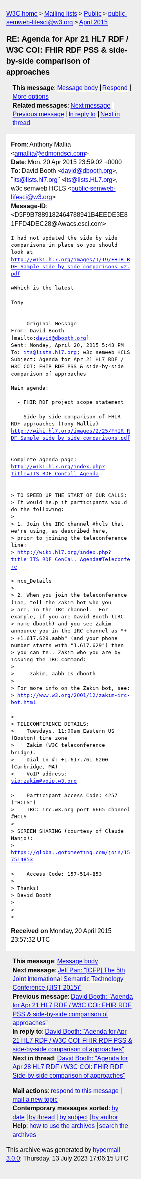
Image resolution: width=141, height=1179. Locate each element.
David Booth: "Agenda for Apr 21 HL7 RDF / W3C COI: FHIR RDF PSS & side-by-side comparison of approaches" (72, 1040)
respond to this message (85, 1090)
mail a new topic (35, 1099)
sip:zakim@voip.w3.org (44, 781)
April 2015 (93, 22)
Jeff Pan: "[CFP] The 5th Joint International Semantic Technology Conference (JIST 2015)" (69, 979)
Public (92, 13)
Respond (115, 87)
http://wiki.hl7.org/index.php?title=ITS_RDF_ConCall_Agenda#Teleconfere (70, 559)
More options (31, 96)
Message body (77, 87)
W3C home (22, 13)
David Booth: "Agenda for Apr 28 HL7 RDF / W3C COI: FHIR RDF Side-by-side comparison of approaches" (70, 1067)
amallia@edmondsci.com (49, 153)
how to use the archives (62, 1125)
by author (105, 1117)
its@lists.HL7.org (88, 179)
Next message (90, 105)
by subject (74, 1117)
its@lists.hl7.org (35, 179)
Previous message (38, 114)
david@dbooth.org (86, 170)
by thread (42, 1117)
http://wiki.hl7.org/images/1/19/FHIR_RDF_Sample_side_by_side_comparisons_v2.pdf (70, 267)
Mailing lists (60, 13)
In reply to (82, 114)
